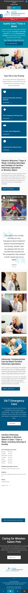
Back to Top (21, 584)
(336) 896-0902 (14, 4)
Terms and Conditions (14, 581)
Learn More (6, 102)
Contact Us (4, 485)
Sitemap (16, 584)
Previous (13, 267)
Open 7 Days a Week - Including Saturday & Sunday (14, 19)
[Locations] (17, 591)
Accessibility (8, 584)
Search (12, 584)
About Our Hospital (8, 188)
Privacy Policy (23, 582)
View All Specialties (9, 388)
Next (15, 267)
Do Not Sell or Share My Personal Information (11, 582)
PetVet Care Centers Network (16, 588)
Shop (14, 7)
